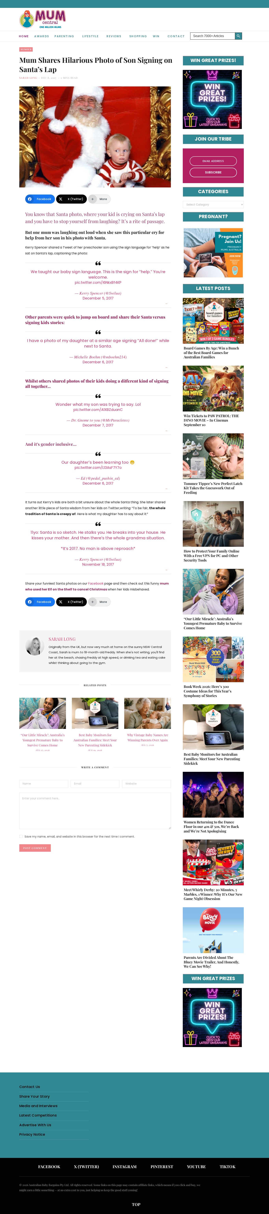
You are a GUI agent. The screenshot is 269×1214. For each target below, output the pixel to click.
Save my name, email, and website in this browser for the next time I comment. (80, 837)
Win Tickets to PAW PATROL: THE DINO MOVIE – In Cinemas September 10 (211, 420)
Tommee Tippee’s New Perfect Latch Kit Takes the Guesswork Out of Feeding (213, 488)
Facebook (96, 583)
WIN (156, 36)
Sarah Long (28, 77)
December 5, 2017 (98, 298)
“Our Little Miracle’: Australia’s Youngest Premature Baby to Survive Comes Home (43, 740)
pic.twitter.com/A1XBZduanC (98, 409)
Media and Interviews (38, 1105)
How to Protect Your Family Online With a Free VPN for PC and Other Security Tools (211, 556)
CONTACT (176, 36)
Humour (26, 49)
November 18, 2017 (98, 564)
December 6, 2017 (98, 362)
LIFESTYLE (90, 36)
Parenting (64, 36)
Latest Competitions (38, 1115)
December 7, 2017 (98, 425)
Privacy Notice (32, 1134)
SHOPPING (138, 36)
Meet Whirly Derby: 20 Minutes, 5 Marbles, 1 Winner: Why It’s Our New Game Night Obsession (213, 894)
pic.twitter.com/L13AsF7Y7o (98, 467)
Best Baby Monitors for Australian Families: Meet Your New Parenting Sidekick (95, 740)
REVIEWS (114, 36)
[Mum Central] (43, 23)
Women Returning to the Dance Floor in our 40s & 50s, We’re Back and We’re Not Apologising (211, 826)
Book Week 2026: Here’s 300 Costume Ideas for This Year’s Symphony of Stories (207, 691)
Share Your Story (34, 1096)
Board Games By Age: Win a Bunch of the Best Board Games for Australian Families (211, 353)
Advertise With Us (35, 1124)
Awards (41, 36)
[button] (246, 33)
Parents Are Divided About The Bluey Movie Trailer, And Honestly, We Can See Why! (211, 962)
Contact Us (29, 1086)
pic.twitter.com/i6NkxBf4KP (98, 282)
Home (24, 36)
